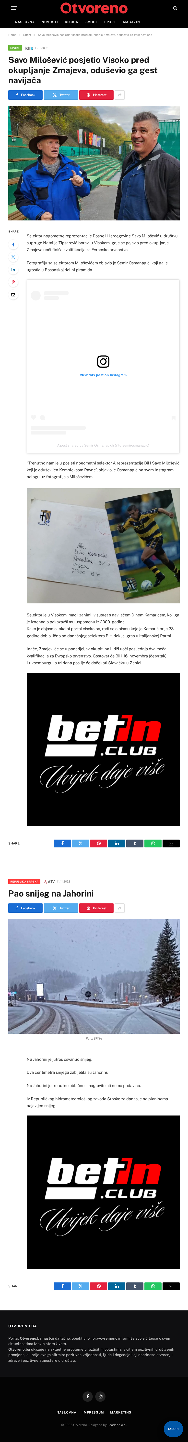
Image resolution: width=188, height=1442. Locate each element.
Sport (110, 22)
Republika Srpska (24, 881)
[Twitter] (13, 257)
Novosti (50, 22)
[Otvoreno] (94, 8)
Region (72, 22)
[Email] (13, 294)
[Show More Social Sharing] (120, 95)
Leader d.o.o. (116, 1425)
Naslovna (25, 22)
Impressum (93, 1412)
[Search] (174, 8)
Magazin (131, 22)
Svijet (91, 22)
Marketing (120, 1412)
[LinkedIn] (13, 269)
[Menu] (14, 8)
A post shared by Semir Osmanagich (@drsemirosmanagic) (103, 445)
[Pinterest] (13, 282)
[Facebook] (13, 244)
